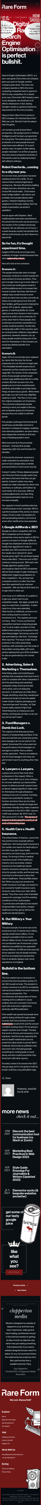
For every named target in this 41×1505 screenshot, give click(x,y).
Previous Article (20, 1285)
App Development (8, 1423)
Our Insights (6, 1426)
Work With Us (8, 1449)
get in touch (14, 1272)
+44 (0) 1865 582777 (8, 1458)
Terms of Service (32, 1500)
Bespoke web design (9, 1420)
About (4, 1416)
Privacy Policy (15, 1500)
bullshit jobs (7, 1024)
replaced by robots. (16, 258)
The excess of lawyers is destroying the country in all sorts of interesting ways (19, 820)
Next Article (20, 1290)
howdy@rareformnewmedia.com (12, 1454)
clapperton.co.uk (14, 1326)
